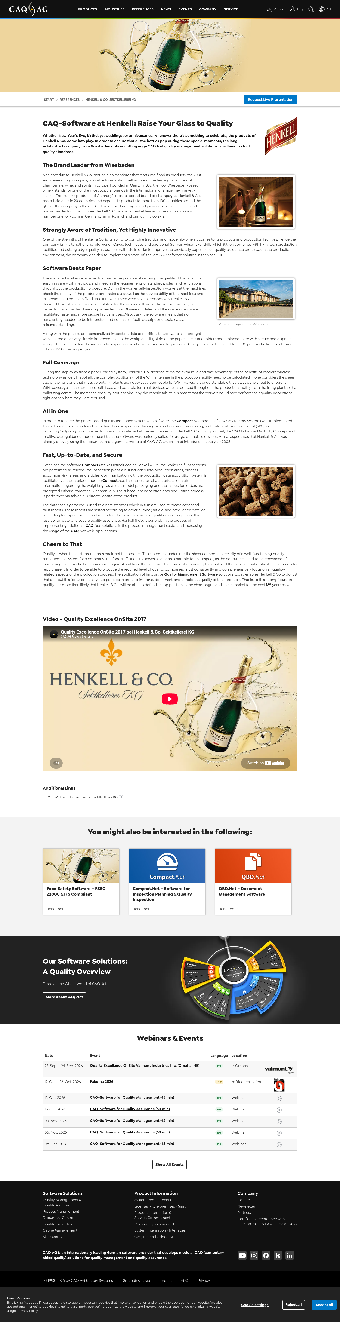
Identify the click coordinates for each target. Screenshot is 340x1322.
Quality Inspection (58, 1224)
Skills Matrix (52, 1237)
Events (185, 9)
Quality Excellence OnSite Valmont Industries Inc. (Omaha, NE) (144, 1065)
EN (329, 9)
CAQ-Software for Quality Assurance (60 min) (130, 1109)
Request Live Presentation (271, 99)
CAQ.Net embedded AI (153, 1237)
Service (231, 9)
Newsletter (246, 1206)
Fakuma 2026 (101, 1081)
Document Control (58, 1218)
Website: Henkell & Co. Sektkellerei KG (86, 797)
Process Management (61, 1211)
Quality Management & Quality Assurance (62, 1202)
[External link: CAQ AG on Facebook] (266, 1255)
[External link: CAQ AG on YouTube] (242, 1255)
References (143, 9)
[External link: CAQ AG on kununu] (278, 1255)
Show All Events (169, 1164)
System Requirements (152, 1200)
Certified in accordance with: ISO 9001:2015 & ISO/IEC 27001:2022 (267, 1221)
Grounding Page (136, 1281)
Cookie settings (255, 1305)
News (166, 9)
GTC (184, 1281)
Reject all (293, 1304)
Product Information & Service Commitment (152, 1215)
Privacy (204, 1281)
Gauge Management (60, 1230)
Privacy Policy (28, 1311)
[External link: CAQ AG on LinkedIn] (289, 1255)
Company (207, 9)
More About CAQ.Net (64, 996)
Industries (114, 9)
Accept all (324, 1305)
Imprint (166, 1281)
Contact (244, 1200)
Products (87, 9)
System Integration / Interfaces (159, 1230)
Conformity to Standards (155, 1224)
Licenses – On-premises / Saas (160, 1206)
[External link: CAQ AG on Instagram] (254, 1255)
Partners (244, 1213)
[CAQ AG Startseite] (28, 9)
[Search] (312, 9)
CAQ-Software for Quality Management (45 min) (132, 1097)
